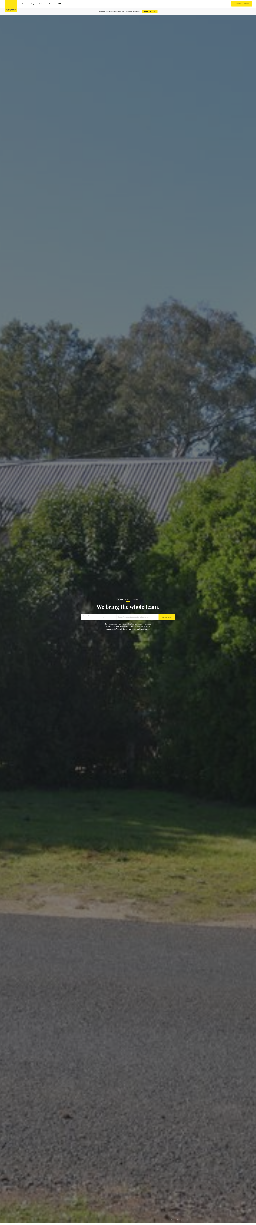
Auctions (49, 4)
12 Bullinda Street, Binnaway (174, 1220)
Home (24, 4)
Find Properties (166, 617)
